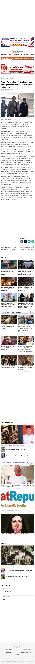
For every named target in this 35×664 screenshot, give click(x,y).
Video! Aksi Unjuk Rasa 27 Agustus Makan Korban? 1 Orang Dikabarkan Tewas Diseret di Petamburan (25, 272)
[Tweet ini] (25, 241)
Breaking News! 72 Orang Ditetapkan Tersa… (19, 456)
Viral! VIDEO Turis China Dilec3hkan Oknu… (18, 576)
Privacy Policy (26, 650)
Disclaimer (9, 652)
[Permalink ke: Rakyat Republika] (2, 90)
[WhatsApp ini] (32, 241)
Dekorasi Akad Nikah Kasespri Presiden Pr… (13, 566)
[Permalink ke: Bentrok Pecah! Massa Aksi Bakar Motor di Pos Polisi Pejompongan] (9, 281)
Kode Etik (9, 650)
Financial (5, 594)
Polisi (4, 588)
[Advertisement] (17, 17)
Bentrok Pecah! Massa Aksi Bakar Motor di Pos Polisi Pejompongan (8, 289)
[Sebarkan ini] (21, 241)
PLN (4, 599)
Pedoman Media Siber (25, 652)
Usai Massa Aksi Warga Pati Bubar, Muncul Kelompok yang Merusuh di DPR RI (26, 289)
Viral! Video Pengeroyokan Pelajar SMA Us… (13, 445)
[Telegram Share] (29, 241)
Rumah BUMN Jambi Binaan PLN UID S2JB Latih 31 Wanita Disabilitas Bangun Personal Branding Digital (26, 305)
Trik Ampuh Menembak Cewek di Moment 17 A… (19, 570)
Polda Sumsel (7, 591)
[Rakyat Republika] (17, 51)
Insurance (6, 597)
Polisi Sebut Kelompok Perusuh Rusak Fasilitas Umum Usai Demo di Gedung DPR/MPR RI (8, 272)
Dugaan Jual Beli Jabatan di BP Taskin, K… (18, 449)
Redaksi (17, 654)
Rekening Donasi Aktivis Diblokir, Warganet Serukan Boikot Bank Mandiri (8, 304)
